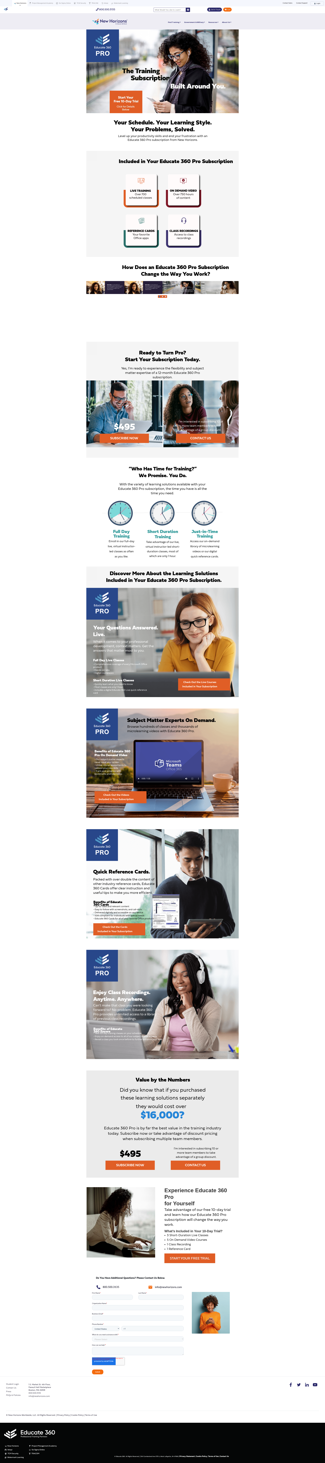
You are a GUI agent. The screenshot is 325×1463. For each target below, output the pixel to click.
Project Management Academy (42, 3)
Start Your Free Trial (190, 1258)
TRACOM (94, 3)
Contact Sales (287, 3)
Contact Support (301, 3)
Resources (212, 22)
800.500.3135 (107, 9)
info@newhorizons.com (39, 1396)
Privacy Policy (63, 1415)
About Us (226, 22)
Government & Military (194, 22)
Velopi (105, 3)
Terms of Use (91, 1415)
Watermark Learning (120, 3)
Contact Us (11, 1388)
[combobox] (170, 10)
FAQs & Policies (13, 1395)
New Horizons (21, 3)
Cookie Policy (77, 1415)
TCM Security (81, 3)
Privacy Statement (187, 1456)
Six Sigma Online (64, 3)
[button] (159, 296)
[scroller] (321, 1460)
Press (8, 1392)
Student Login (12, 1384)
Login (318, 3)
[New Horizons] (110, 21)
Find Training (173, 22)
